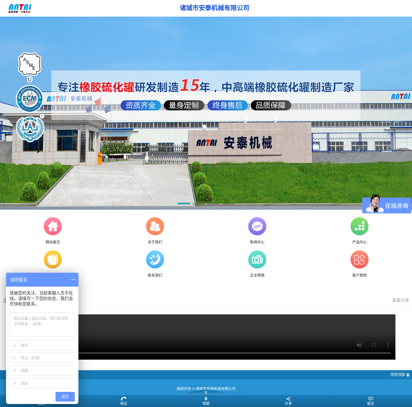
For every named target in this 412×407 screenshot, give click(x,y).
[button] (184, 204)
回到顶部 (398, 375)
